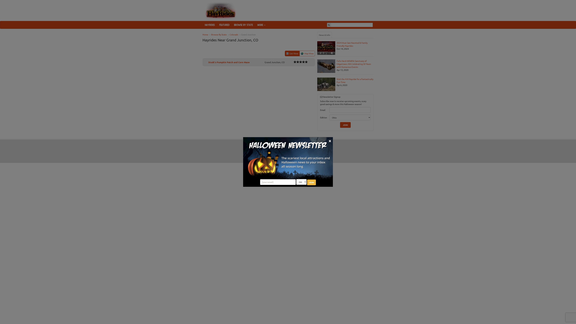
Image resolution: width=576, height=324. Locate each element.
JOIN (311, 182)
